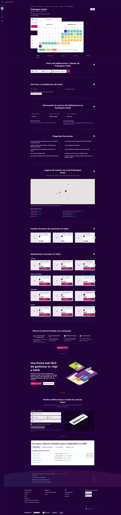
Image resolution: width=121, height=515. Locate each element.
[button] (2, 2)
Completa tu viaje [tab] (69, 447)
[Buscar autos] (2, 11)
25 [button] (43, 43)
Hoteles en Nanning (67, 460)
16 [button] (58, 37)
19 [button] (46, 40)
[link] (44, 268)
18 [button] (43, 40)
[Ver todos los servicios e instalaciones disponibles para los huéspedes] (94, 84)
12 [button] (46, 37)
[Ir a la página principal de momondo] (9, 2)
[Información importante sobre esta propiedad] (94, 106)
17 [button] (40, 40)
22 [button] (55, 40)
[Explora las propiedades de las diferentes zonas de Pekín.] (94, 254)
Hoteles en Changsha (36, 460)
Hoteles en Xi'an (66, 453)
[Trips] (2, 17)
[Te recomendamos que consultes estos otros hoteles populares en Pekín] (94, 229)
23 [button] (58, 40)
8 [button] (55, 34)
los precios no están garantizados (60, 473)
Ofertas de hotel (33, 6)
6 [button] (49, 34)
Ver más (92, 258)
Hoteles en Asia (40, 6)
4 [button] (43, 34)
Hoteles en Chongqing (67, 455)
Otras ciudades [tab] (36, 447)
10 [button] (40, 37)
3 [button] (40, 34)
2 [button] (58, 31)
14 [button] (52, 37)
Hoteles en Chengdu (67, 457)
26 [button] (46, 43)
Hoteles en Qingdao (67, 458)
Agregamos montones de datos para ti (41, 479)
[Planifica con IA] (2, 13)
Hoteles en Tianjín (35, 455)
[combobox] (47, 414)
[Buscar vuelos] (2, 6)
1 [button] (55, 31)
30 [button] (58, 43)
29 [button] (55, 43)
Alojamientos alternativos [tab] (47, 447)
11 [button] (43, 37)
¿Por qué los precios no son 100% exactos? (41, 482)
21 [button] (52, 40)
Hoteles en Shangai (36, 453)
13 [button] (49, 37)
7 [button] (52, 34)
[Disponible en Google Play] (88, 493)
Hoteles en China (48, 6)
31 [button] (40, 46)
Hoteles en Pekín (55, 6)
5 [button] (46, 34)
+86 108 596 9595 (35, 15)
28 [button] (52, 43)
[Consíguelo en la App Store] (88, 496)
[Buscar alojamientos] (2, 8)
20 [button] (49, 40)
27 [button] (49, 43)
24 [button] (40, 43)
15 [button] (55, 37)
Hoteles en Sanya (35, 462)
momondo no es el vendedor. (38, 477)
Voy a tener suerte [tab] (59, 447)
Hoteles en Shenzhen (36, 458)
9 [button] (58, 34)
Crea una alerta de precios (84, 339)
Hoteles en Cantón (36, 457)
